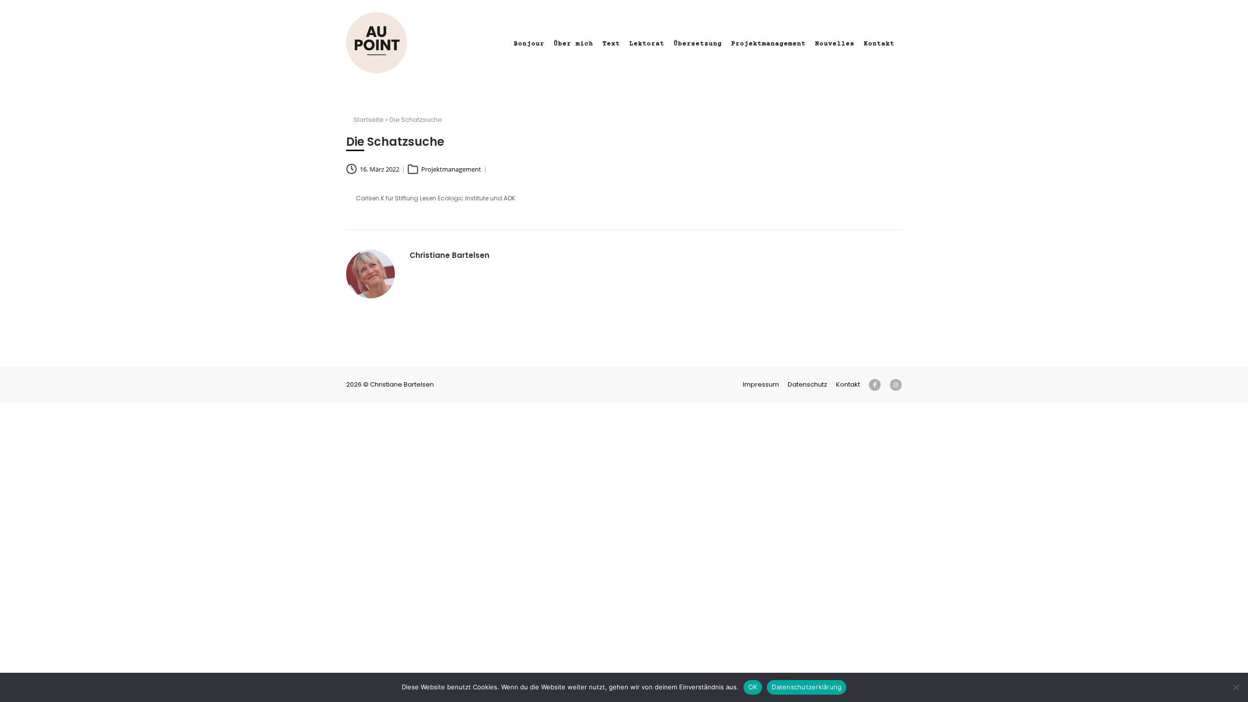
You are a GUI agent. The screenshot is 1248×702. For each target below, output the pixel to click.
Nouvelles (835, 44)
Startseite (368, 119)
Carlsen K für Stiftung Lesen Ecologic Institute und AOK (435, 198)
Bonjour (529, 44)
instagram (896, 385)
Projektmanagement (768, 44)
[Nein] (1236, 687)
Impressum (761, 384)
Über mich (573, 44)
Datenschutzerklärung (806, 687)
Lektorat (646, 44)
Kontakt (879, 44)
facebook (875, 385)
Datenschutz (807, 384)
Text (611, 44)
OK (753, 687)
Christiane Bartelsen (376, 42)
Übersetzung (698, 44)
